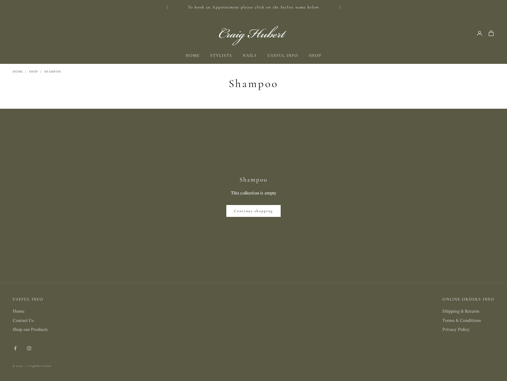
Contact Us (23, 320)
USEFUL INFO (282, 55)
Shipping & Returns (461, 311)
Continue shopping (253, 211)
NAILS (250, 55)
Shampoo (52, 71)
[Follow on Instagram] (29, 348)
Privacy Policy (456, 329)
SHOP (315, 55)
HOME (193, 55)
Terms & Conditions (461, 320)
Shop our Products (30, 329)
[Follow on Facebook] (15, 348)
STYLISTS (221, 55)
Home (18, 71)
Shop (33, 71)
